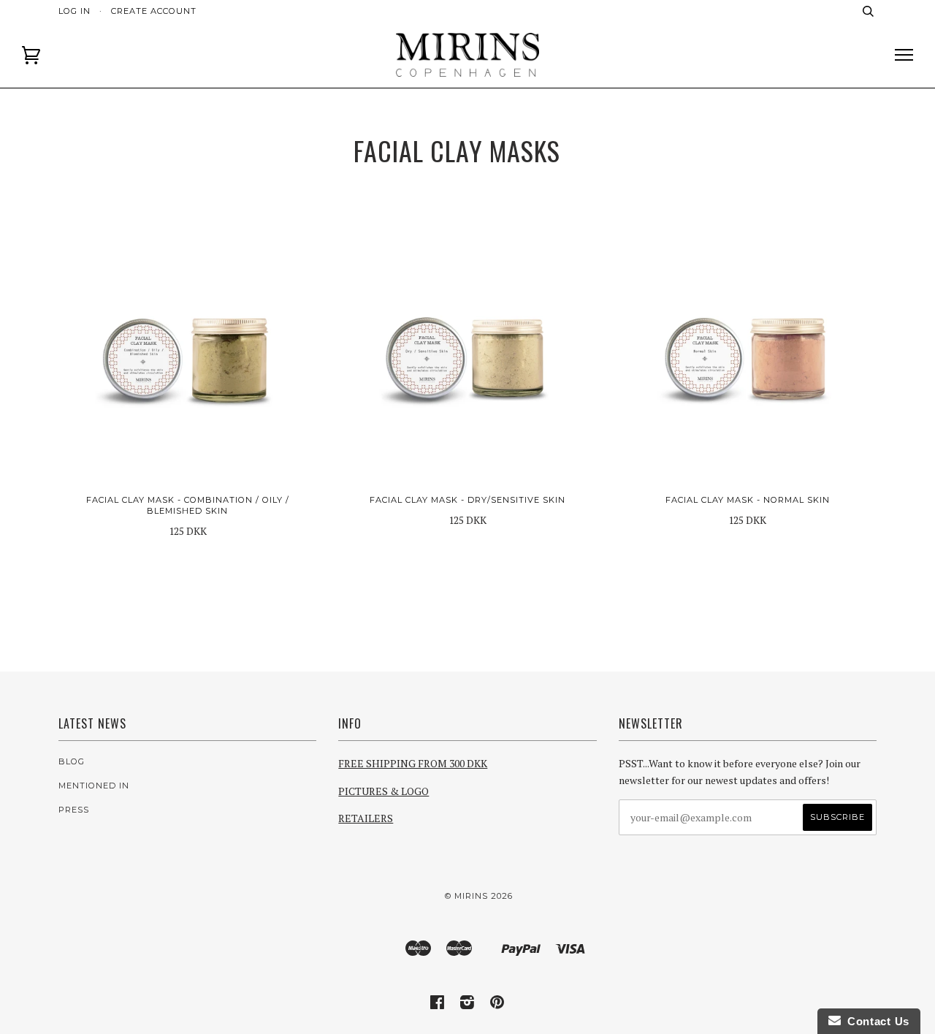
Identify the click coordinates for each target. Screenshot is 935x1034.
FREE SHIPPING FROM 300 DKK (412, 763)
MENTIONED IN (93, 785)
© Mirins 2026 (479, 896)
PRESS (73, 810)
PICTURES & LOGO (383, 791)
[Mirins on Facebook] (438, 1005)
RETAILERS (365, 818)
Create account (153, 11)
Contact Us (875, 1021)
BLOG (71, 761)
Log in (74, 11)
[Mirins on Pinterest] (497, 1005)
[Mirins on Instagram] (467, 1005)
